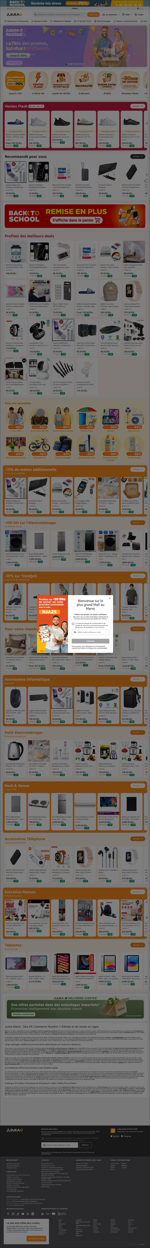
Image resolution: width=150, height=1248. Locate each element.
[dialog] (75, 624)
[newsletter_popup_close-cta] (109, 598)
